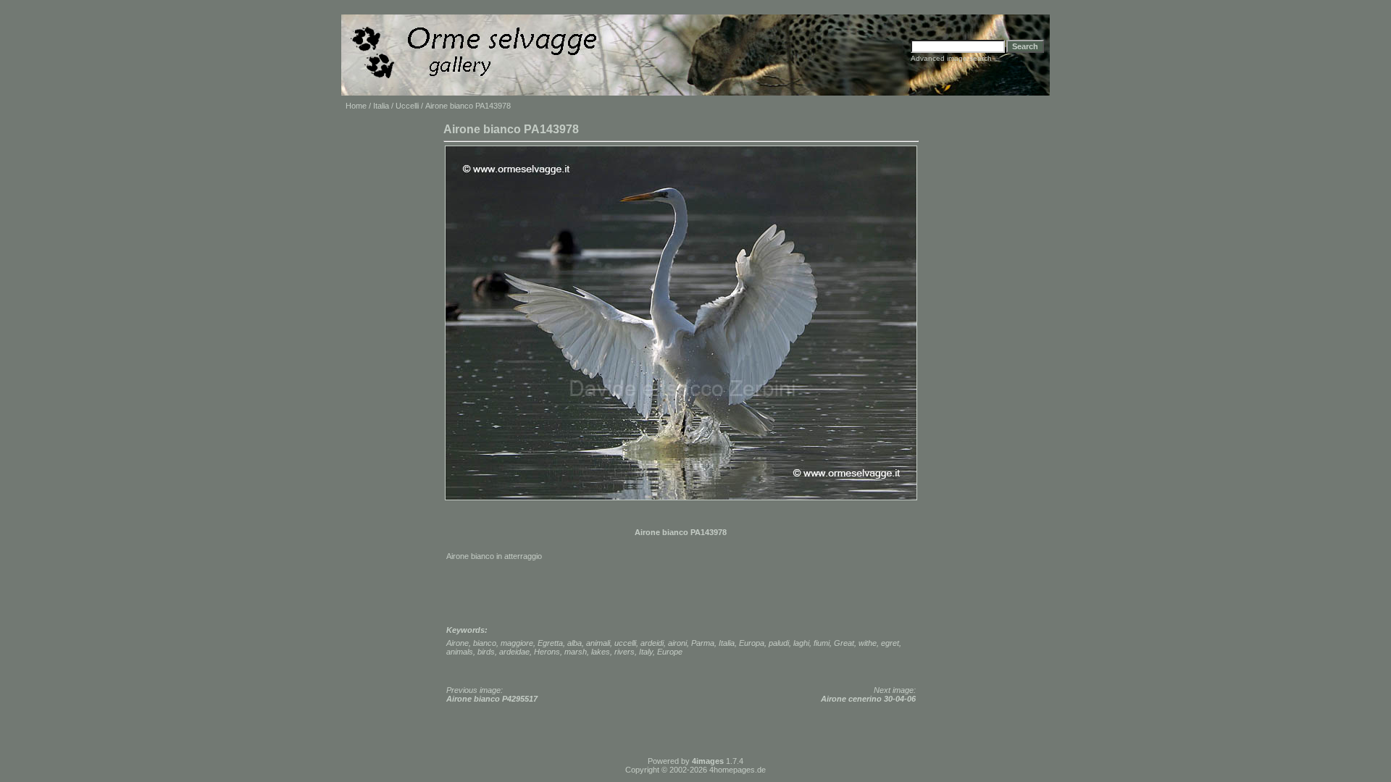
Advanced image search (951, 58)
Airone (457, 643)
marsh (575, 651)
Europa (751, 643)
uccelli (625, 643)
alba (574, 643)
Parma (702, 643)
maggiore (517, 643)
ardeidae (514, 651)
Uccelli (407, 105)
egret (890, 643)
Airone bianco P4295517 (492, 698)
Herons (547, 651)
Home (356, 105)
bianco (484, 643)
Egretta (550, 643)
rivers (624, 651)
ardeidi (652, 643)
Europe (669, 651)
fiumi (822, 643)
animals (459, 651)
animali (598, 643)
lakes (600, 651)
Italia (381, 105)
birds (486, 651)
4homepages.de (737, 769)
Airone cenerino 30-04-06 (868, 698)
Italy (646, 651)
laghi (801, 643)
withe (868, 643)
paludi (779, 643)
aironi (677, 643)
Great (844, 643)
